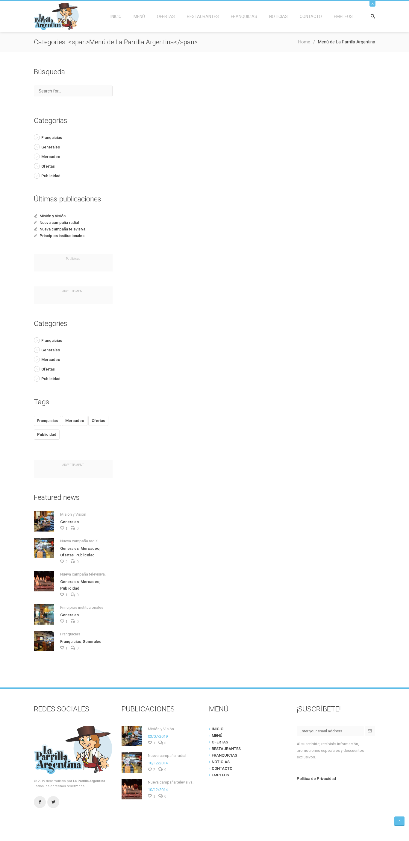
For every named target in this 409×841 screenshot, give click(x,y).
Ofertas (48, 166)
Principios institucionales (62, 235)
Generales (50, 147)
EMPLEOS (343, 16)
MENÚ (139, 16)
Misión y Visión (53, 216)
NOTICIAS (278, 16)
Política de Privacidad (316, 778)
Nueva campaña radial (59, 222)
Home (304, 42)
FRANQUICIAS (244, 16)
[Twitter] (53, 802)
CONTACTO (311, 16)
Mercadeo (50, 156)
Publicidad (50, 176)
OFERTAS (166, 16)
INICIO (116, 16)
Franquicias (51, 137)
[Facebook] (40, 802)
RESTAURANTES (203, 16)
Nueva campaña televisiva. (63, 229)
